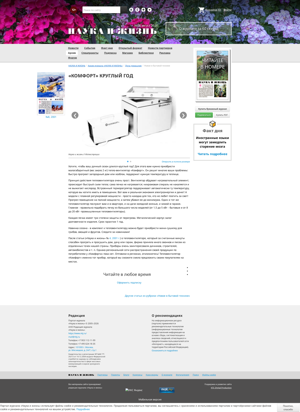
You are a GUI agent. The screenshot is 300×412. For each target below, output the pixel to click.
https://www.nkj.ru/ (77, 333)
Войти (227, 10)
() (213, 10)
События (89, 48)
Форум (72, 57)
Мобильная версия (150, 399)
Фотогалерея (182, 374)
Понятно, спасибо (288, 407)
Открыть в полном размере (176, 161)
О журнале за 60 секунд (198, 28)
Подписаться (204, 114)
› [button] (183, 115)
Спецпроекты (89, 52)
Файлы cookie (209, 374)
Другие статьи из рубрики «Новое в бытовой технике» (157, 295)
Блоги (126, 374)
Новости (73, 48)
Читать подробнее (212, 154)
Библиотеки (146, 52)
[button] (127, 161)
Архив (72, 52)
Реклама (164, 52)
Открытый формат (130, 48)
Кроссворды (152, 374)
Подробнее (83, 409)
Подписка (110, 52)
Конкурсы (137, 374)
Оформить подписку (129, 282)
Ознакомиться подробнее (165, 350)
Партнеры (102, 374)
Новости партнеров (160, 48)
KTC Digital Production (221, 387)
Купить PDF (222, 114)
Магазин (127, 52)
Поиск (196, 374)
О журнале (167, 374)
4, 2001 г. (114, 238)
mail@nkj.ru (74, 336)
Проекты (115, 374)
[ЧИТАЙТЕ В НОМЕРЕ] (212, 40)
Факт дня (107, 48)
